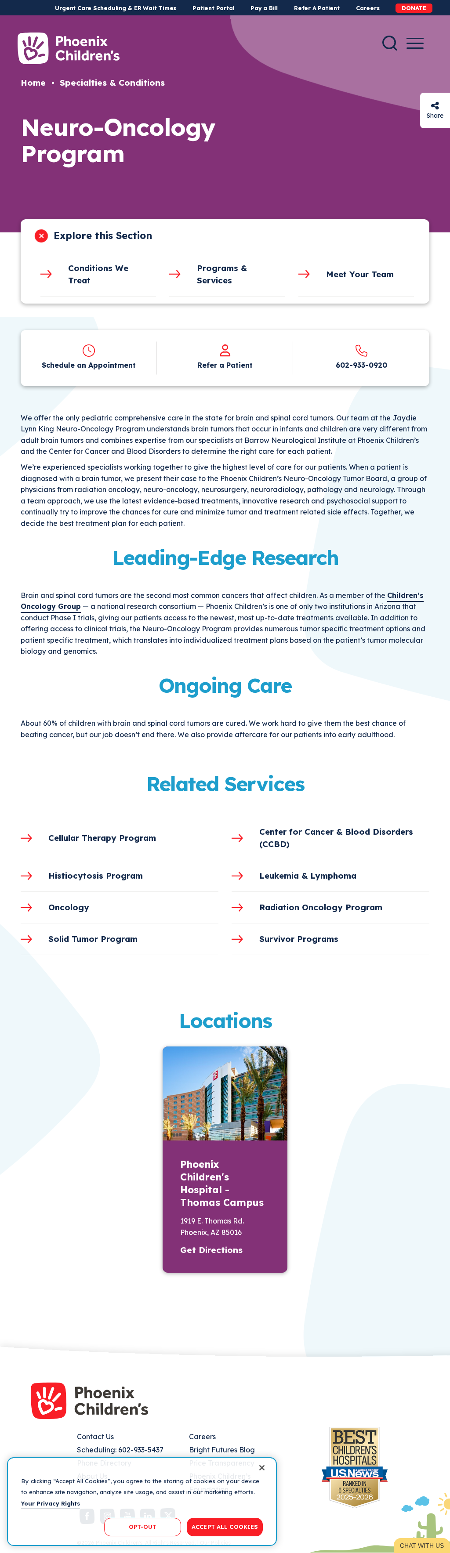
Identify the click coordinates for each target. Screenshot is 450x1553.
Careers (367, 7)
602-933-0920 (361, 365)
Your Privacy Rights (50, 1503)
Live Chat (422, 1545)
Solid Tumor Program (93, 939)
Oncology (68, 907)
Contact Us (95, 1436)
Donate (414, 7)
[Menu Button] (415, 43)
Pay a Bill (264, 7)
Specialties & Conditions (112, 82)
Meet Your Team (360, 274)
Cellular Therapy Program (102, 838)
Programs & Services (222, 274)
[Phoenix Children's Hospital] (69, 48)
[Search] (390, 43)
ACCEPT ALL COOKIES (225, 1526)
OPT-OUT (143, 1526)
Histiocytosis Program (95, 875)
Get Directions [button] (211, 1250)
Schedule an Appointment (89, 365)
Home (33, 82)
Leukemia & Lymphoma (307, 875)
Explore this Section (103, 235)
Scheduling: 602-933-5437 (120, 1449)
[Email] (435, 106)
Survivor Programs (298, 939)
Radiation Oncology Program (320, 907)
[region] (142, 1501)
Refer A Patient (317, 7)
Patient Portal (213, 7)
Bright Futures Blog (222, 1449)
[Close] (262, 1467)
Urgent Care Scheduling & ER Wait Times (115, 7)
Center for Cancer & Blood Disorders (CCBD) (336, 837)
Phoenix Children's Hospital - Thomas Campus (222, 1183)
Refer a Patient (225, 365)
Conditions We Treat (98, 274)
